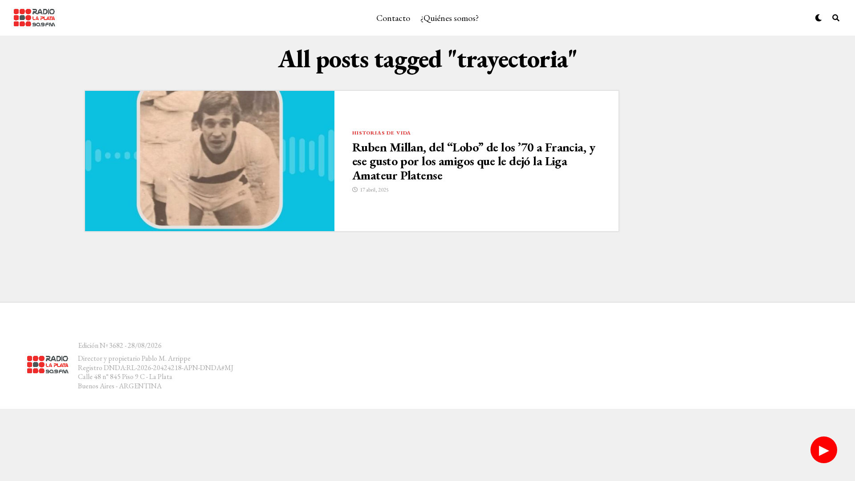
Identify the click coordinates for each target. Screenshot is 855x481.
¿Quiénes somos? (449, 18)
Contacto (393, 18)
